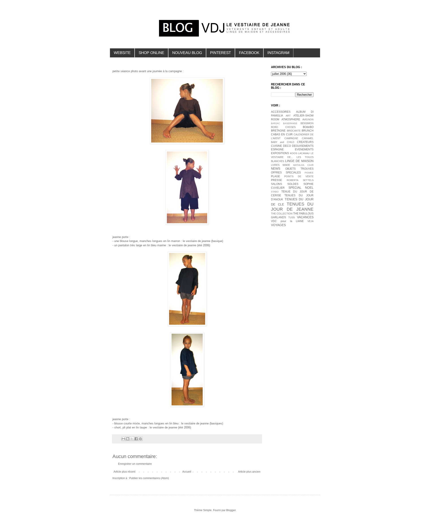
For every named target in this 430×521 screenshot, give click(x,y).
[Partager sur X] (132, 439)
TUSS (291, 217)
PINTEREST (220, 53)
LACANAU (304, 153)
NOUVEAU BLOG (187, 53)
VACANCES (305, 217)
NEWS (275, 168)
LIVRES (275, 165)
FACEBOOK (249, 53)
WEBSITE (122, 53)
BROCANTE (294, 130)
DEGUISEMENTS (303, 145)
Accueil (186, 471)
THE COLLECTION (281, 213)
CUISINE (276, 145)
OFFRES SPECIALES (286, 172)
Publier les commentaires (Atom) (149, 478)
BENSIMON (307, 123)
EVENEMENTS (304, 149)
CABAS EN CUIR (282, 134)
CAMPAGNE (291, 138)
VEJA (310, 221)
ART (288, 115)
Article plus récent (124, 471)
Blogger (231, 510)
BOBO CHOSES (283, 127)
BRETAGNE (278, 130)
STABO (275, 191)
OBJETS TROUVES (299, 168)
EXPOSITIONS (280, 153)
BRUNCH (308, 130)
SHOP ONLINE (151, 53)
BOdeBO (308, 127)
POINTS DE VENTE (299, 176)
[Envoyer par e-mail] (123, 439)
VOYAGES (278, 225)
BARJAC (275, 123)
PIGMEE (309, 172)
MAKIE (286, 165)
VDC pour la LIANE (287, 221)
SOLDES (292, 184)
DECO (287, 145)
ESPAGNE (277, 149)
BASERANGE (290, 123)
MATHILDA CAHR (303, 165)
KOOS (293, 153)
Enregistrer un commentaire (135, 463)
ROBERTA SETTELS (300, 180)
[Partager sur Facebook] (136, 439)
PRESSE (276, 180)
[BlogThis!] (127, 439)
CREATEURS (305, 142)
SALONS (276, 184)
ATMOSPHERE (291, 119)
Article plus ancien (249, 471)
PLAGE (275, 176)
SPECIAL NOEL (301, 187)
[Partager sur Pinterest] (140, 439)
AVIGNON (308, 119)
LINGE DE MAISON (299, 161)
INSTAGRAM (278, 53)
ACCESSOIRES (280, 111)
